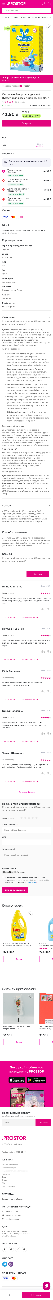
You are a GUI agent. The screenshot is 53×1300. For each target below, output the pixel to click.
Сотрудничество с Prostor (12, 1199)
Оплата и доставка (10, 1165)
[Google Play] (36, 1080)
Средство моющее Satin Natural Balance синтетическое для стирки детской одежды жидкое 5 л (17, 944)
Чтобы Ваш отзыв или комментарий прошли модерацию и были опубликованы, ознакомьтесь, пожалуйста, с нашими (27, 880)
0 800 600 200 (12, 1211)
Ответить (11, 617)
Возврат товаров (9, 1168)
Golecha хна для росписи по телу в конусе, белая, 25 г (17, 1027)
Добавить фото (9, 868)
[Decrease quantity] (4, 1295)
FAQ (3, 1183)
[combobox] (24, 145)
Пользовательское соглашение (15, 1171)
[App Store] (16, 1080)
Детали (5, 80)
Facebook (4, 1249)
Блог (4, 1177)
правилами (31, 882)
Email (4, 837)
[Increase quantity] (14, 1295)
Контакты (6, 1174)
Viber (24, 1249)
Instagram (11, 1249)
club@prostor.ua (12, 1219)
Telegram (17, 1249)
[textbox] (24, 145)
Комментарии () (30, 617)
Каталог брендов (9, 1186)
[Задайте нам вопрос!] (46, 1287)
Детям (15, 17)
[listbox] (17, 145)
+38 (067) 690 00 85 (14, 1215)
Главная (5, 17)
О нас (4, 1180)
